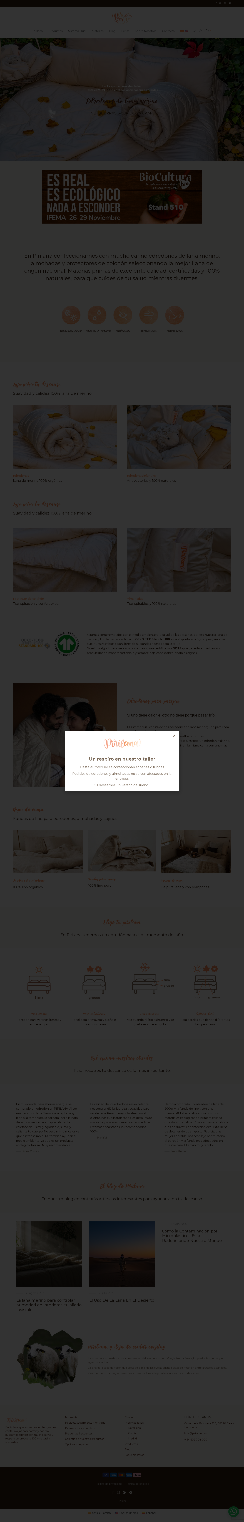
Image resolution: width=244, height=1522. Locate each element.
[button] (174, 735)
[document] (122, 761)
